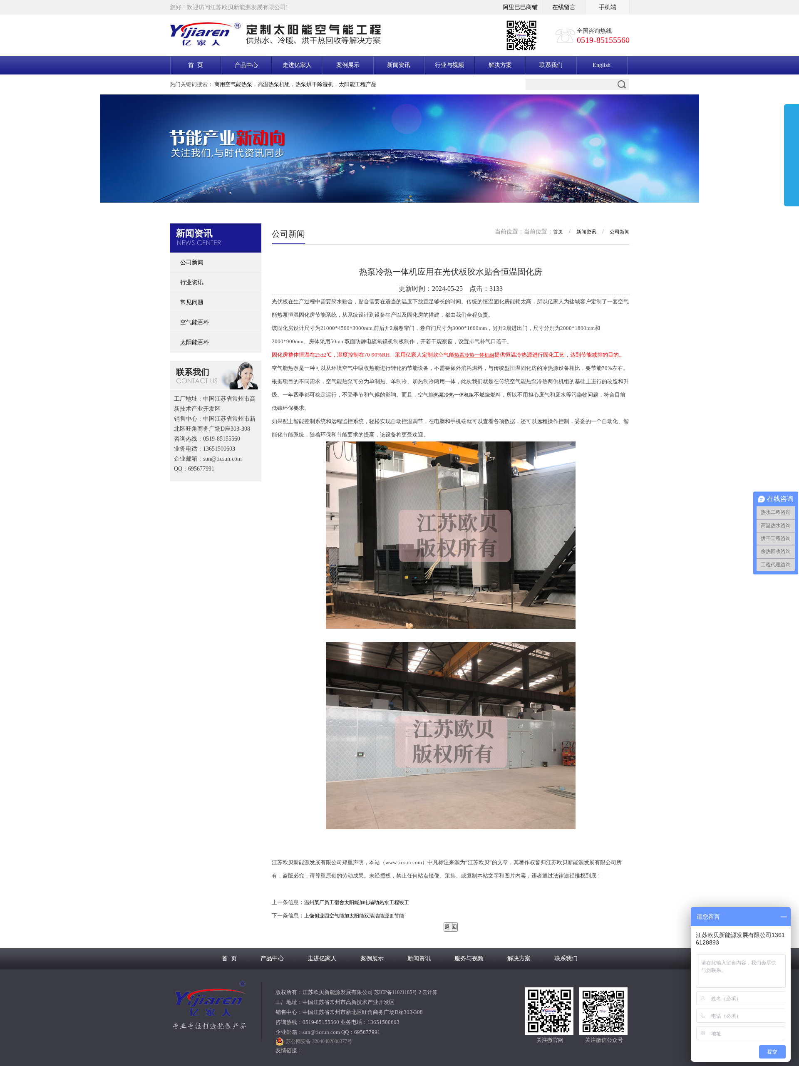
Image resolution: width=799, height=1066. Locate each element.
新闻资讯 (398, 65)
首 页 (195, 65)
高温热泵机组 (274, 84)
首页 (558, 232)
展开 (791, 157)
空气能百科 (194, 322)
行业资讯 (191, 282)
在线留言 (564, 7)
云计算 (429, 992)
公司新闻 (191, 262)
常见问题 (191, 302)
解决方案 (500, 65)
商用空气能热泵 (233, 84)
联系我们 (551, 65)
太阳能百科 (194, 342)
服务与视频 (469, 958)
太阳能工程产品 (358, 84)
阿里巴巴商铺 (520, 7)
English (601, 65)
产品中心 (246, 65)
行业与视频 (449, 65)
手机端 (607, 7)
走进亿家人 (297, 65)
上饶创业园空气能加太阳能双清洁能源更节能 (354, 916)
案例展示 (348, 65)
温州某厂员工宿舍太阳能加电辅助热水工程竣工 (356, 902)
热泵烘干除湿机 (314, 84)
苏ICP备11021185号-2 (397, 992)
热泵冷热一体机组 (454, 395)
